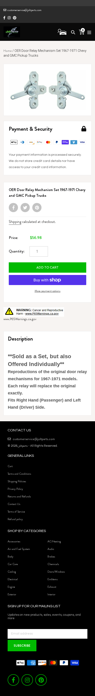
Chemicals (53, 564)
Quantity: (16, 251)
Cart (10, 466)
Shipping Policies (17, 481)
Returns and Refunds (19, 496)
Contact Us (14, 504)
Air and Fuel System (19, 549)
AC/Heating (54, 541)
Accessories (14, 541)
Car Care (13, 564)
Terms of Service (16, 512)
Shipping (15, 221)
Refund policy (15, 519)
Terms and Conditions (19, 474)
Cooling (12, 572)
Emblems (53, 579)
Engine (11, 587)
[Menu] (88, 31)
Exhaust (52, 587)
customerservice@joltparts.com (24, 10)
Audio (51, 549)
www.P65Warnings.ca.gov (19, 319)
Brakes (51, 557)
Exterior (12, 594)
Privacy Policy (15, 489)
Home (7, 50)
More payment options (47, 291)
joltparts (23, 446)
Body (10, 557)
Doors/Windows (56, 572)
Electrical (13, 579)
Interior (51, 594)
